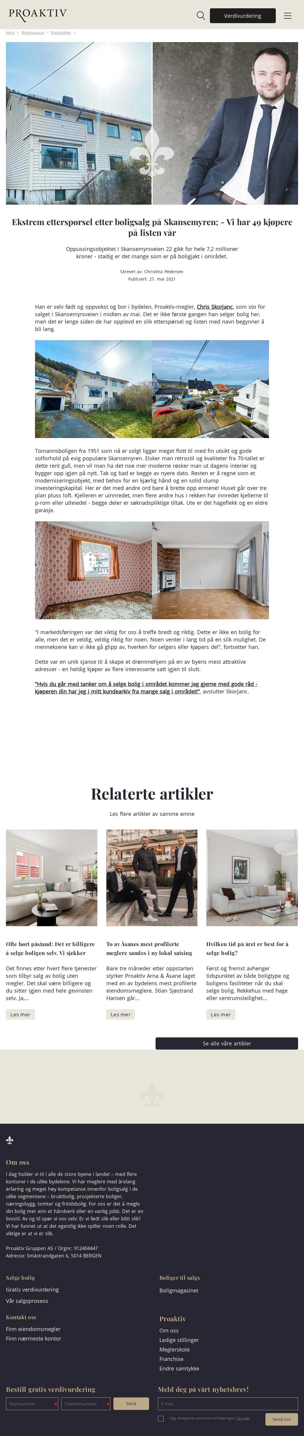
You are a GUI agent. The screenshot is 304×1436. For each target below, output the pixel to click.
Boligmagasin (33, 32)
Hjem (10, 32)
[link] (198, 15)
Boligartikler (61, 32)
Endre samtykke (179, 1368)
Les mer (243, 1418)
